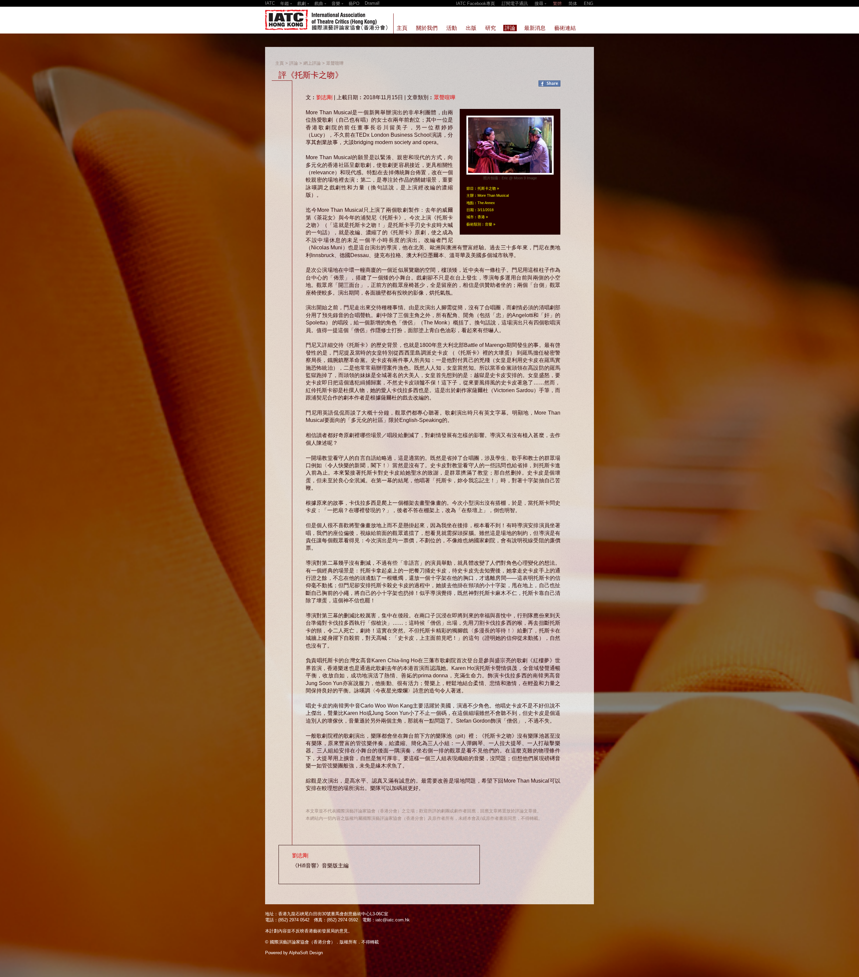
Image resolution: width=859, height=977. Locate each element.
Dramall (372, 3)
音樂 (488, 224)
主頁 (279, 63)
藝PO (354, 3)
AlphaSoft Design (306, 952)
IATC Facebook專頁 (475, 3)
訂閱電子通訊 (515, 3)
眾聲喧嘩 (335, 63)
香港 (481, 217)
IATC (270, 3)
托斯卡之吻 (486, 188)
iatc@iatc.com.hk (392, 919)
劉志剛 (324, 97)
